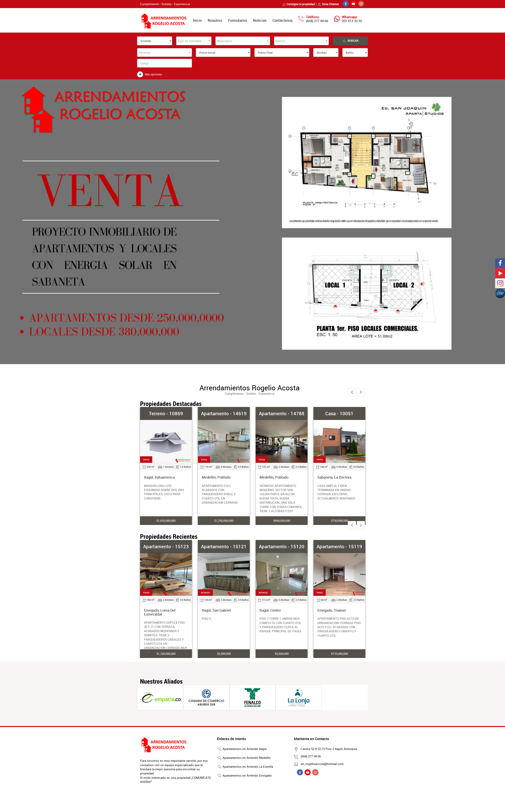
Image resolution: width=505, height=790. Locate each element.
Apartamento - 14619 (224, 413)
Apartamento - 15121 (224, 546)
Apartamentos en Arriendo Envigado (247, 775)
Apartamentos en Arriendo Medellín (246, 758)
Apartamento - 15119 (339, 546)
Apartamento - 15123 (166, 546)
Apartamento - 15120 (281, 546)
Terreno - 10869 (166, 413)
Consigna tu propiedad (301, 4)
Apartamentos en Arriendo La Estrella (247, 766)
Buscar (353, 40)
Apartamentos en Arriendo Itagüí (244, 749)
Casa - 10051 (339, 413)
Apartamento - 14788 (281, 413)
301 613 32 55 (352, 21)
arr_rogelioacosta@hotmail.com (322, 764)
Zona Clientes (330, 4)
